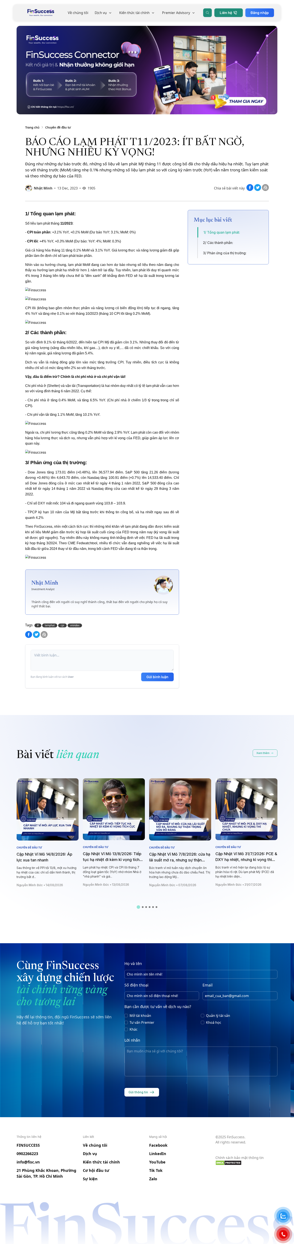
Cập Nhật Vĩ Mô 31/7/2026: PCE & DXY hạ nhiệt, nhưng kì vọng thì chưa (246, 860)
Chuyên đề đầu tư (58, 127)
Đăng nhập (260, 13)
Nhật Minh (43, 188)
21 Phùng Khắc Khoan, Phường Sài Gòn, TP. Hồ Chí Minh (46, 1173)
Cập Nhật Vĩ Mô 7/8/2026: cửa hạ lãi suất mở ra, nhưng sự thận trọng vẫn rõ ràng (179, 860)
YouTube (157, 1162)
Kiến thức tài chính (134, 12)
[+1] (265, 189)
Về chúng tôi (78, 12)
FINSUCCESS (28, 1145)
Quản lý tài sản (218, 1015)
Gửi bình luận (157, 677)
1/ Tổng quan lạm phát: (221, 232)
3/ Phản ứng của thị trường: (224, 253)
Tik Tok (155, 1170)
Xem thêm (262, 753)
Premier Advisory (176, 12)
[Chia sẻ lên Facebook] (250, 189)
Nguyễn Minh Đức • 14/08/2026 (40, 885)
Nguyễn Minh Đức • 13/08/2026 (106, 884)
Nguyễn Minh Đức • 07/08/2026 (172, 885)
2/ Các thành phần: (218, 242)
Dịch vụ (101, 12)
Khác (134, 1029)
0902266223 (27, 1153)
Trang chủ (32, 127)
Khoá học (213, 1022)
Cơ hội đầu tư (96, 1170)
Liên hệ (226, 13)
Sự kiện (90, 1178)
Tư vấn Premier (142, 1022)
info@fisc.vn (28, 1162)
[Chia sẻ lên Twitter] (258, 189)
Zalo (153, 1178)
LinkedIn (157, 1153)
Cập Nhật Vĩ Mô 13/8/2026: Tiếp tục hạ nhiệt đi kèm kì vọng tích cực (112, 860)
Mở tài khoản (140, 1015)
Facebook (158, 1145)
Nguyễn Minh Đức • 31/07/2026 (238, 884)
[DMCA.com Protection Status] (246, 1162)
